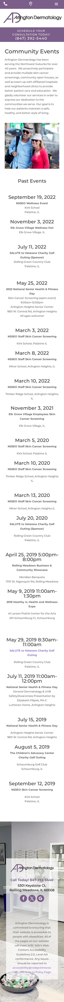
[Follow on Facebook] (23, 898)
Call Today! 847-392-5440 (31, 880)
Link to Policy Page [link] (38, 972)
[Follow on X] (32, 898)
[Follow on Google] (40, 898)
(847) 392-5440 (31, 38)
